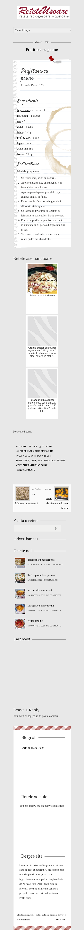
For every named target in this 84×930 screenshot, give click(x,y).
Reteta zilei (47, 451)
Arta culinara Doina (33, 748)
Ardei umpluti (35, 621)
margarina (22, 115)
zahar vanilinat (25, 148)
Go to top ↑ (61, 919)
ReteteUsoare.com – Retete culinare (43, 12)
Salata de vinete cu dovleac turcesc (57, 503)
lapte (19, 143)
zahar (20, 126)
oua (19, 121)
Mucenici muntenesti (26, 503)
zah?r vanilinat (30, 465)
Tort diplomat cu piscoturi (42, 575)
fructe (20, 154)
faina (20, 132)
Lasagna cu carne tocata (41, 605)
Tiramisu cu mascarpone (41, 559)
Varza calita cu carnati (40, 590)
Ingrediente (23, 110)
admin (27, 85)
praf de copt (23, 137)
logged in (33, 716)
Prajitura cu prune (42, 50)
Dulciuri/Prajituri (30, 451)
